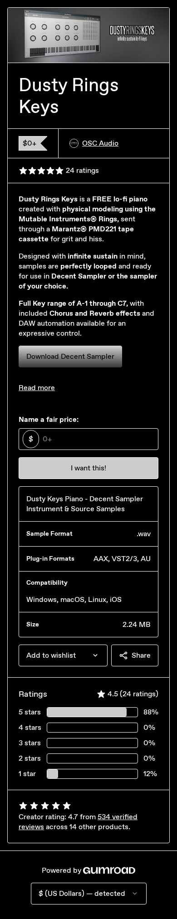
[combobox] (63, 655)
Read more (37, 387)
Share (141, 655)
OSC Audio (100, 143)
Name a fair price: (49, 419)
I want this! (88, 468)
